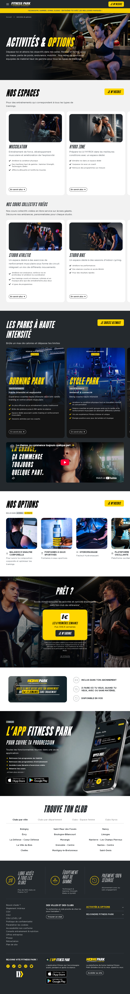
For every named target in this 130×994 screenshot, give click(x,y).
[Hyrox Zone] (96, 153)
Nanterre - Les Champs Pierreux (105, 840)
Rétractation (12, 941)
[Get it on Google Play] (38, 780)
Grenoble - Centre (64, 845)
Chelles (24, 850)
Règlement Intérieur (15, 908)
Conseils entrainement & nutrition (22, 931)
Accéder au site (95, 973)
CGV (8, 912)
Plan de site (12, 944)
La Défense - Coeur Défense (24, 840)
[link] (8, 966)
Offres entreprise (14, 935)
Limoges (105, 834)
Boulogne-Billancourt (65, 834)
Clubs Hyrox (111, 819)
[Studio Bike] (96, 261)
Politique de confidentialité (19, 922)
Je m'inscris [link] (114, 92)
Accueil (9, 17)
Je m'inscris (65, 656)
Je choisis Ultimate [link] (111, 323)
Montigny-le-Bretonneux (65, 850)
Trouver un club (55, 917)
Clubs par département (50, 819)
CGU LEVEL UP (13, 918)
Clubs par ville (20, 819)
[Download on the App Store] (16, 780)
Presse (9, 938)
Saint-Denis (105, 850)
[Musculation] (35, 153)
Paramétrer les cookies (17, 925)
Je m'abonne (65, 633)
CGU (8, 915)
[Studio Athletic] (35, 261)
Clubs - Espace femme (83, 819)
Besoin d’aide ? (13, 905)
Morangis (65, 840)
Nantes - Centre (105, 845)
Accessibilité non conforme (19, 928)
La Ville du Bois (24, 845)
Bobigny (24, 829)
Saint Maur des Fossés (65, 829)
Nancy (105, 829)
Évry (24, 834)
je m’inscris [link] (114, 503)
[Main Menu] (7, 4)
